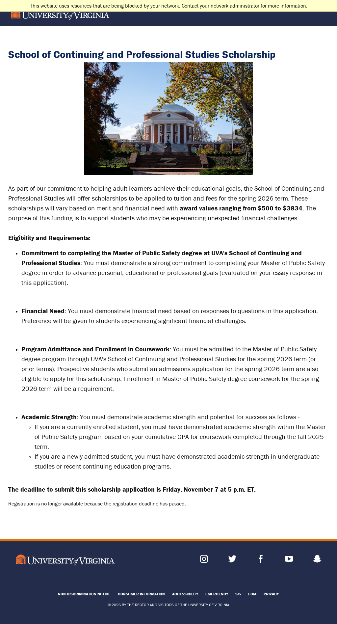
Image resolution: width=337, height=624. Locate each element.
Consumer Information (141, 593)
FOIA (252, 593)
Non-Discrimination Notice (84, 593)
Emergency (216, 593)
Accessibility (185, 593)
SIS (238, 593)
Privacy (271, 593)
